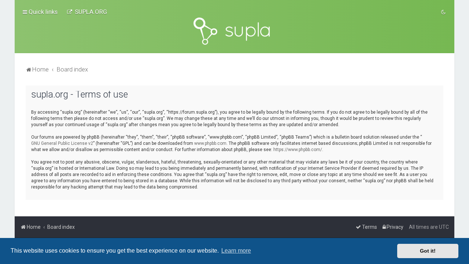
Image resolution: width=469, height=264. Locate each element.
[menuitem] (87, 11)
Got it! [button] (428, 251)
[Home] (234, 31)
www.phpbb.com (210, 143)
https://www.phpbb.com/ (297, 149)
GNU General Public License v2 (62, 143)
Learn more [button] (236, 250)
